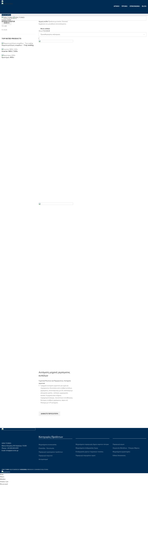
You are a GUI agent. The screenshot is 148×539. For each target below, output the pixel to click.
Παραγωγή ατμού (118, 444)
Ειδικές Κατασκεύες (119, 455)
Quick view (41, 418)
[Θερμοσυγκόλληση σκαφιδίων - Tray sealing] (17, 43)
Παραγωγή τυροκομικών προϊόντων (51, 452)
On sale (4, 26)
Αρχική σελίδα (43, 21)
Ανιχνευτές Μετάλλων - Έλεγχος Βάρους (126, 448)
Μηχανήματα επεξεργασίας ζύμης (87, 448)
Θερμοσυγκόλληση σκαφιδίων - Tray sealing (17, 45)
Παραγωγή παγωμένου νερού (85, 455)
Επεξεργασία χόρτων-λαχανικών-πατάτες (89, 452)
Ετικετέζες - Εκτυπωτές (46, 448)
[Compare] (41, 368)
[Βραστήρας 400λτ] (8, 55)
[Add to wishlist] (41, 408)
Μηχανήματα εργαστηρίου (121, 452)
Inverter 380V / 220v (10, 51)
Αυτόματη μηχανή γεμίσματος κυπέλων (54, 374)
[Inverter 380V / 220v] (10, 49)
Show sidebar (45, 28)
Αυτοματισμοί (43, 459)
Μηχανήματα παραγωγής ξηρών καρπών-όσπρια (92, 444)
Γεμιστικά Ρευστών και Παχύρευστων (51, 381)
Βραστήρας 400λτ (8, 57)
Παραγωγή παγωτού (46, 455)
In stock (4, 30)
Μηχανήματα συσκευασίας (48, 444)
